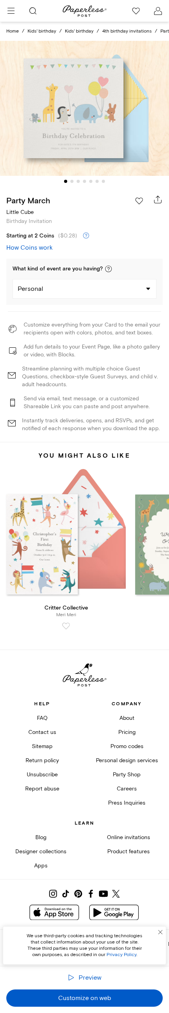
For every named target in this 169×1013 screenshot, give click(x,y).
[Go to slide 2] (71, 181)
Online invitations (128, 837)
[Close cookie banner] (160, 932)
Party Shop (127, 774)
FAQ (42, 718)
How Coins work (29, 248)
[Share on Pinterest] (78, 894)
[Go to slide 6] (97, 181)
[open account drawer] (158, 11)
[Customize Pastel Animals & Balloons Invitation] (84, 108)
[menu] (11, 11)
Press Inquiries (126, 802)
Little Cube (20, 212)
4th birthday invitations (127, 31)
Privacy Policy (121, 955)
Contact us (42, 732)
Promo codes (126, 746)
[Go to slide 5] (90, 181)
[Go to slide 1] (65, 181)
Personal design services (127, 760)
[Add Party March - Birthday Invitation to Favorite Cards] (139, 201)
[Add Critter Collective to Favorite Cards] (66, 626)
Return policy (42, 760)
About (126, 718)
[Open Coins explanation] (86, 236)
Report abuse (42, 788)
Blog (40, 837)
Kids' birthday (42, 31)
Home (12, 31)
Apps (41, 865)
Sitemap (42, 746)
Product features (128, 851)
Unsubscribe (42, 774)
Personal (30, 289)
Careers (127, 788)
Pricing (127, 732)
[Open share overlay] (158, 199)
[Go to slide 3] (78, 181)
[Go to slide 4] (84, 181)
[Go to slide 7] (103, 181)
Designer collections (40, 851)
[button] (108, 269)
